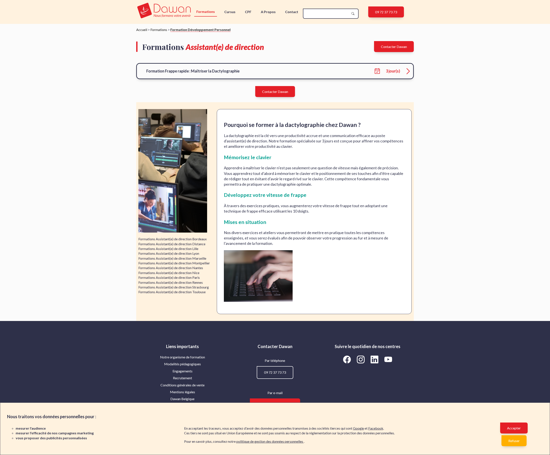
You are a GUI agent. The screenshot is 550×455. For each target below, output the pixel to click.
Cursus (229, 12)
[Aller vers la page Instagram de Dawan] (361, 359)
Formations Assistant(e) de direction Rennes (170, 282)
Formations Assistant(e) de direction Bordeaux (172, 239)
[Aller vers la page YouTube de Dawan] (388, 359)
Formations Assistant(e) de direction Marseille (172, 258)
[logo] (164, 11)
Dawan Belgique (182, 399)
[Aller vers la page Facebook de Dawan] (347, 359)
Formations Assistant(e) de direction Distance (171, 244)
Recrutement (182, 378)
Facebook (375, 428)
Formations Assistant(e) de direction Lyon (168, 253)
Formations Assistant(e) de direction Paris (169, 277)
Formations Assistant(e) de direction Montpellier (174, 263)
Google (358, 428)
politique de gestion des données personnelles (270, 441)
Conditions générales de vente (182, 385)
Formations (205, 11)
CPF (248, 12)
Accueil (141, 30)
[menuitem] (182, 357)
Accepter (514, 428)
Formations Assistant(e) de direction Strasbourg (173, 287)
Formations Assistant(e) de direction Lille (168, 249)
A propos (268, 12)
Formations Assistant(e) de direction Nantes (170, 268)
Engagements (182, 371)
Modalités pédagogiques (182, 364)
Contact (291, 12)
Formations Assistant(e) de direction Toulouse (172, 292)
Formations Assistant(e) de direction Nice (168, 273)
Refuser (514, 441)
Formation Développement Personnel (200, 30)
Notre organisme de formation (182, 357)
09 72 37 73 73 (386, 12)
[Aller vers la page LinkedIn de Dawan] (375, 359)
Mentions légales (182, 392)
